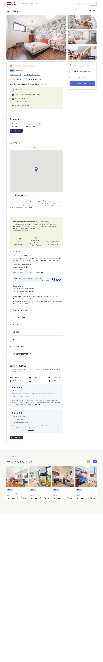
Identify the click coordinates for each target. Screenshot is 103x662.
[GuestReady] (11, 3)
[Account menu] (93, 4)
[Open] (36, 3)
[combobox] (28, 3)
